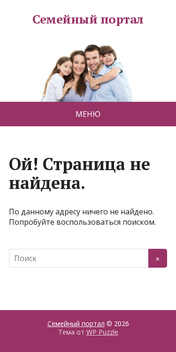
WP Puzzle (102, 331)
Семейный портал (87, 19)
